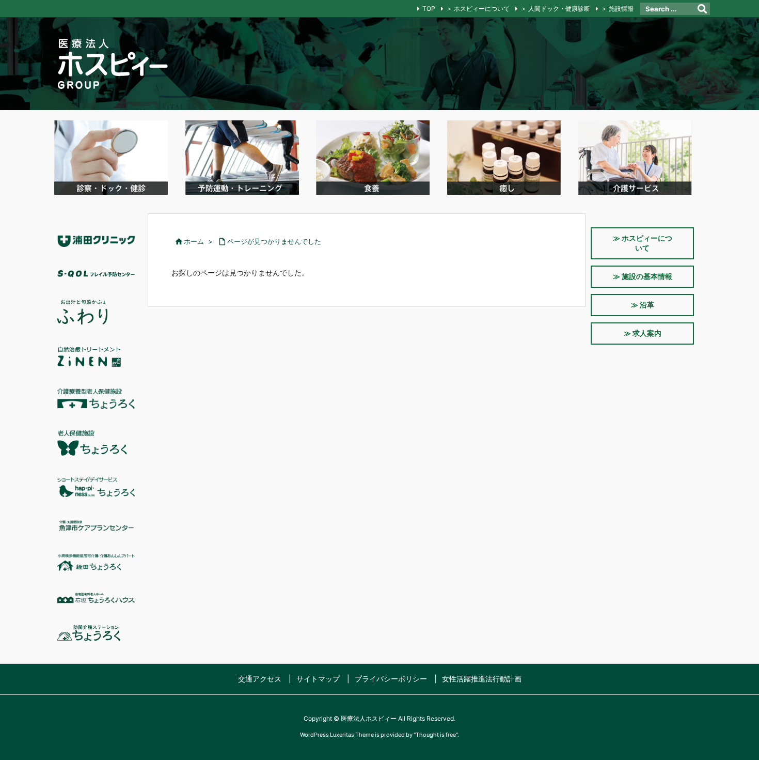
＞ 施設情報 (617, 8)
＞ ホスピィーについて (478, 8)
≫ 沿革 (642, 304)
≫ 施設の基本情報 (642, 276)
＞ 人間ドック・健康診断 (555, 8)
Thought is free (436, 734)
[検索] (702, 9)
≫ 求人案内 (642, 333)
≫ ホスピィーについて (642, 243)
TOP (428, 8)
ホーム (194, 241)
